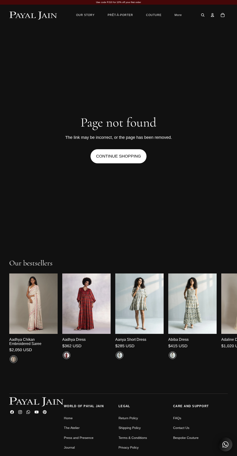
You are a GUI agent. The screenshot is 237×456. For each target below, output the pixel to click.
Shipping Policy (129, 428)
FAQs (177, 418)
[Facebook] (12, 412)
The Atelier (72, 428)
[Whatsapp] (28, 412)
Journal (69, 447)
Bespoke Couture (186, 438)
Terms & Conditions (132, 438)
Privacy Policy (128, 447)
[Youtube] (36, 412)
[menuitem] (178, 14)
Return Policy (128, 418)
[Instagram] (20, 412)
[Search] (203, 15)
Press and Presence (79, 438)
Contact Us (181, 428)
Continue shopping (118, 156)
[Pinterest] (44, 412)
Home (68, 418)
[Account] (212, 15)
